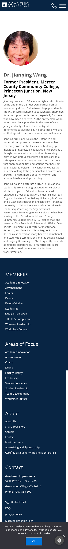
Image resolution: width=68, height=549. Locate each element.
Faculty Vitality (14, 303)
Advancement (13, 287)
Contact (9, 437)
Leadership (11, 308)
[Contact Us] (54, 6)
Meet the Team (14, 442)
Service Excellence (16, 313)
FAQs (8, 508)
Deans (9, 298)
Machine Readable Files (19, 520)
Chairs (9, 293)
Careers (9, 431)
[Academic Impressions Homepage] (15, 5)
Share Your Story (15, 426)
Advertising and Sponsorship (22, 447)
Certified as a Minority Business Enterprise (30, 452)
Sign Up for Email (15, 502)
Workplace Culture (16, 329)
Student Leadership (16, 388)
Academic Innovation (17, 282)
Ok (34, 541)
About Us (10, 421)
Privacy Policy (13, 514)
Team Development (17, 393)
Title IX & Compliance (18, 319)
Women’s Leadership (17, 324)
